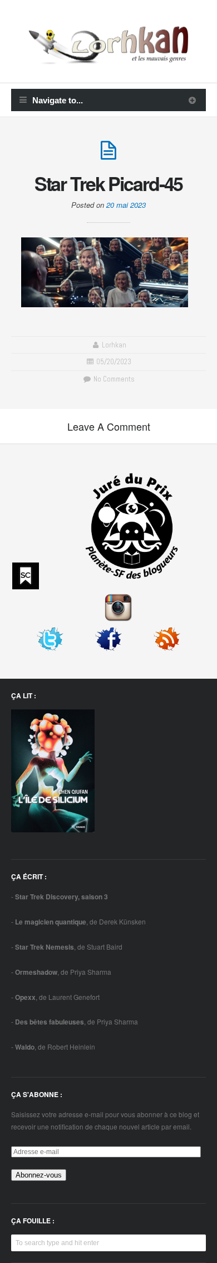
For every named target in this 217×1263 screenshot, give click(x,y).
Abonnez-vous (39, 1175)
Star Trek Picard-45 (108, 183)
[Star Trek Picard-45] (108, 155)
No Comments (113, 379)
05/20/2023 (113, 361)
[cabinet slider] (192, 100)
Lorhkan (114, 345)
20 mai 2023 (126, 204)
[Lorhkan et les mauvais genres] (108, 57)
